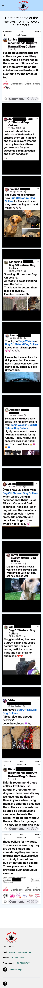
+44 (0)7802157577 (17, 957)
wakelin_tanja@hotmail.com (19, 952)
